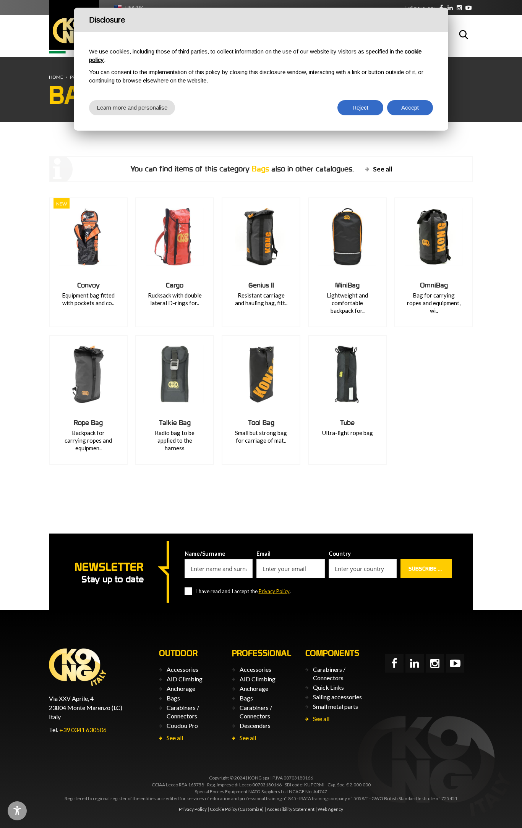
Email (263, 553)
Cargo (174, 285)
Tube (347, 423)
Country (340, 553)
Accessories (182, 669)
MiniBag (347, 285)
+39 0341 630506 (83, 729)
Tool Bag (261, 423)
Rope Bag (88, 423)
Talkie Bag (175, 423)
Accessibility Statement (290, 809)
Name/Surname (205, 553)
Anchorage (181, 688)
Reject (360, 107)
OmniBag (434, 285)
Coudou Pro (182, 725)
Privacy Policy (274, 591)
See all (382, 169)
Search (463, 34)
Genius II (261, 285)
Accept (410, 107)
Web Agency (330, 809)
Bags (173, 698)
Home (56, 77)
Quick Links (328, 687)
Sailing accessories (337, 696)
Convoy (88, 285)
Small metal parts (335, 706)
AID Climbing (185, 678)
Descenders (255, 725)
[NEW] (88, 237)
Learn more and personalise (132, 107)
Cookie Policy (223, 809)
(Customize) (251, 809)
